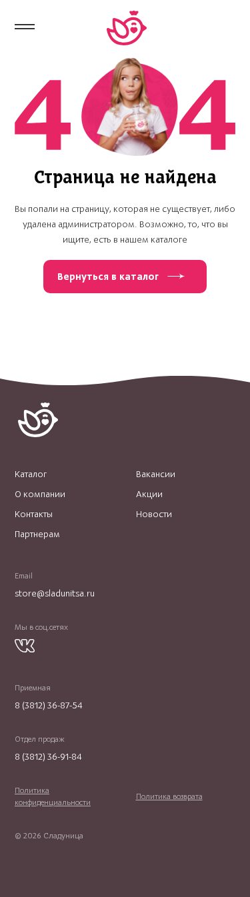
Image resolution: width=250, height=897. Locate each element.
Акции (149, 494)
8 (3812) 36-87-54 (49, 705)
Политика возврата (169, 796)
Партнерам (37, 534)
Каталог (31, 474)
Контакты (34, 514)
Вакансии (155, 474)
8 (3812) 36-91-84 (48, 756)
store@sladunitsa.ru (55, 593)
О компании (40, 494)
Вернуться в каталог (108, 277)
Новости (154, 514)
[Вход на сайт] (229, 27)
